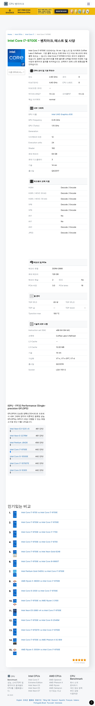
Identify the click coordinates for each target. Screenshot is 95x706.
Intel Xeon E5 (34, 688)
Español (62, 700)
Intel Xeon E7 (34, 691)
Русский (50, 703)
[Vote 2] (76, 660)
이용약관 (74, 693)
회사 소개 (74, 682)
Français (69, 700)
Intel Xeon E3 (34, 685)
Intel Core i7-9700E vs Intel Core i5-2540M (40, 620)
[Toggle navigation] (88, 4)
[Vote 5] (84, 660)
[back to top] (91, 702)
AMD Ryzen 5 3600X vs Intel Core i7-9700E (40, 581)
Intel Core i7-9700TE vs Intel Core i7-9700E (40, 630)
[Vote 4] (82, 660)
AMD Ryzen (54, 685)
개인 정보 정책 (76, 688)
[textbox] (16, 72)
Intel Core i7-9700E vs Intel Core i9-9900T (40, 561)
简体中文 (38, 700)
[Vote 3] (79, 660)
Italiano (76, 700)
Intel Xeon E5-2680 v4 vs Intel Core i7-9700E (41, 610)
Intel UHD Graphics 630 (62, 114)
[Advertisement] (47, 22)
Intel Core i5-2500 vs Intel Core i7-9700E (39, 591)
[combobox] (16, 72)
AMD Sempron (55, 688)
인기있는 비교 (55, 691)
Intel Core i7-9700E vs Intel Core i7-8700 (39, 542)
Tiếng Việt (46, 700)
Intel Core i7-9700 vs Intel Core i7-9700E (39, 512)
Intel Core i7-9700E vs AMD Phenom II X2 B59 (41, 640)
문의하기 (74, 685)
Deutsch (55, 700)
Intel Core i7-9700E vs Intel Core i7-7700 (39, 532)
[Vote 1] (73, 660)
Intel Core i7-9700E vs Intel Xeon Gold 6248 (40, 551)
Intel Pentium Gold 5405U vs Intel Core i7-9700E (42, 571)
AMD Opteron (55, 680)
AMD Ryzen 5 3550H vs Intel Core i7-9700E (40, 649)
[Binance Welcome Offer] (10, 11)
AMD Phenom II (56, 682)
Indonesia (58, 703)
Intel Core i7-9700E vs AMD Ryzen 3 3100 (39, 600)
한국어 (31, 700)
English (19, 700)
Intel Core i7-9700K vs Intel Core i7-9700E (40, 522)
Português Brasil (40, 703)
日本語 (25, 700)
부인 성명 (74, 691)
